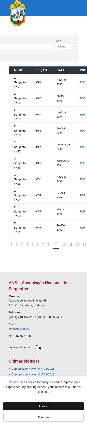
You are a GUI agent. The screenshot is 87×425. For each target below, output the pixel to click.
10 (64, 244)
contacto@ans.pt (19, 328)
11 (70, 244)
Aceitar (43, 406)
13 (84, 244)
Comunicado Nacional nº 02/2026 (33, 374)
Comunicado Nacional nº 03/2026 (33, 368)
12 (77, 244)
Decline (43, 417)
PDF (83, 82)
